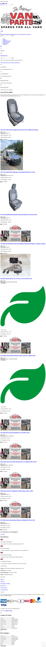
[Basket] (0, 33)
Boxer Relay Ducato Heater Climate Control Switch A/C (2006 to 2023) (17, 355)
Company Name (15, 619)
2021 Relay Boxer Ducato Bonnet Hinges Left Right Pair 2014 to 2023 (17, 520)
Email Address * (15, 620)
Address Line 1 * (15, 622)
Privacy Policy (3, 585)
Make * (13, 642)
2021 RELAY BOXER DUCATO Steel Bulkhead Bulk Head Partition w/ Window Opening (22, 243)
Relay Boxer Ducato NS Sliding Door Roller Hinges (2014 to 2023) (16, 491)
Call (1, 534)
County (13, 626)
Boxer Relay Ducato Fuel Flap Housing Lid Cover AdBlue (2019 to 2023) (18, 461)
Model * (13, 643)
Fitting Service (24, 34)
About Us (5, 34)
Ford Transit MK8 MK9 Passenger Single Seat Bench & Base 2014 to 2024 (18, 214)
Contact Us (29, 34)
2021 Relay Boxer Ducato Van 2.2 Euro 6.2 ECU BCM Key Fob (16, 278)
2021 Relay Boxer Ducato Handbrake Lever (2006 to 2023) (15, 432)
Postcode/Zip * (14, 628)
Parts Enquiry (3, 645)
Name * (13, 617)
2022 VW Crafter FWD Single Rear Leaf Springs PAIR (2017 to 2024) (17, 172)
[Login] (2, 31)
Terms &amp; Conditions (5, 583)
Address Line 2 (15, 624)
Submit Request (4, 629)
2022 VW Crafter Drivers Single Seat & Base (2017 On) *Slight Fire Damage (19, 129)
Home (1, 34)
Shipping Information (11, 34)
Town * (13, 625)
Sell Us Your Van (18, 34)
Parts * (13, 644)
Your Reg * (14, 640)
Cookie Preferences (4, 589)
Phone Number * (15, 621)
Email (3, 534)
